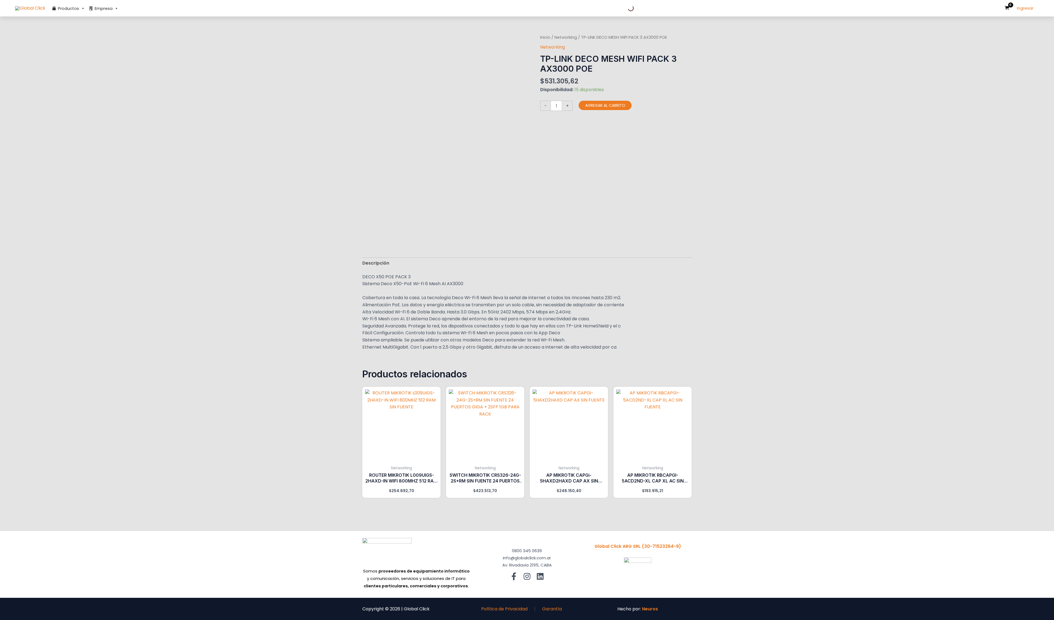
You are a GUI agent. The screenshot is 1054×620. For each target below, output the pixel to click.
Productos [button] (68, 8)
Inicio (545, 37)
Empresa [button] (104, 8)
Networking (565, 37)
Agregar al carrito (605, 105)
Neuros (650, 609)
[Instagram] (527, 576)
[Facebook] (514, 576)
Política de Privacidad (504, 609)
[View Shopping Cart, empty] (1006, 8)
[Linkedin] (540, 576)
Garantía (552, 609)
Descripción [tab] (375, 263)
